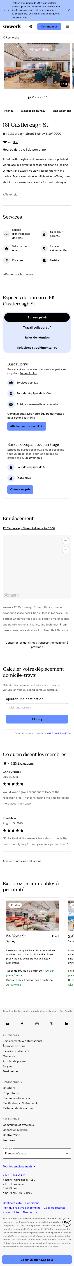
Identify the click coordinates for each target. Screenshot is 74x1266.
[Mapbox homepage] (12, 595)
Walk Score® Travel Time (59, 733)
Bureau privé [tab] (37, 317)
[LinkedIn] (66, 1023)
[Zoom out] (65, 549)
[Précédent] (4, 10)
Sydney (52, 1011)
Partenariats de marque (18, 1108)
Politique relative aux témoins (21, 1207)
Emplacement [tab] (62, 111)
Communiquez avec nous (18, 1125)
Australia (39, 1011)
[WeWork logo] (12, 26)
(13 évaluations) (23, 763)
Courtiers (9, 1088)
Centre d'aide (11, 1135)
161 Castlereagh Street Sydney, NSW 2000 (29, 528)
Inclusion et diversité (16, 1051)
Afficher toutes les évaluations (22, 861)
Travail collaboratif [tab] (37, 327)
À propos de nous (14, 1046)
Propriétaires (11, 1093)
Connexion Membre (15, 1130)
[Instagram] (37, 1023)
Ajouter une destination (24, 699)
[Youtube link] (7, 1023)
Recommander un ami (17, 1098)
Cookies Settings (54, 1207)
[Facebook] (22, 1023)
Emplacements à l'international (22, 1041)
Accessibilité (11, 1212)
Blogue (7, 1066)
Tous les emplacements (16, 1011)
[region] (37, 567)
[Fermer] (68, 10)
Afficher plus (11, 194)
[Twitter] (52, 1023)
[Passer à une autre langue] (30, 26)
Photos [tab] (8, 111)
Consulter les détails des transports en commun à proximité (37, 644)
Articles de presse (14, 1061)
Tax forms (9, 1140)
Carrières (9, 1056)
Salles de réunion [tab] (37, 337)
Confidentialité (12, 1203)
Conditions (32, 1203)
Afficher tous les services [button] (19, 274)
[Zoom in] (65, 540)
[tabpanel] (37, 74)
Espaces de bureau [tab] (33, 111)
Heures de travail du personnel (25, 149)
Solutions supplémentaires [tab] (37, 348)
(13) (15, 142)
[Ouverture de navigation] (67, 26)
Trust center (10, 1071)
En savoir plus (19, 17)
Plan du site (29, 1212)
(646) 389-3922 (14, 1175)
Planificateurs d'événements (20, 1103)
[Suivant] (8, 10)
